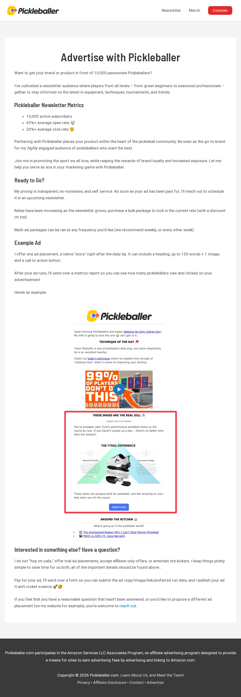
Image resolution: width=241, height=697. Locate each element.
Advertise (155, 682)
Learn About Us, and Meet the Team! (152, 675)
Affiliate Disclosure (109, 682)
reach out (128, 605)
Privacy (83, 682)
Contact (136, 682)
